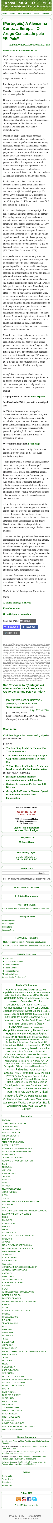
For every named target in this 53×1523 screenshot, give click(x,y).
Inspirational (21, 1039)
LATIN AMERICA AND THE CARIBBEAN (18, 1236)
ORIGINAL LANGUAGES (29, 44)
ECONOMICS (7, 1336)
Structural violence (26, 1088)
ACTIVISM (6, 1186)
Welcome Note (8, 930)
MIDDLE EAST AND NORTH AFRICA (17, 1245)
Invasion (32, 1045)
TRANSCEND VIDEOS (11, 1130)
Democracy (18, 1011)
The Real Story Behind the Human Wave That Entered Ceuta (26, 749)
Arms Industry (34, 992)
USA (19, 1095)
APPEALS (6, 1242)
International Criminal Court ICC (32, 1042)
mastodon (13, 626)
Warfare (23, 1102)
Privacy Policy (7, 1485)
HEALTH (5, 1289)
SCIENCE (6, 1314)
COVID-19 (40, 1004)
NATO (44, 1060)
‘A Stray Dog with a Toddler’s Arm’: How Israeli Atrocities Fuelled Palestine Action (27, 767)
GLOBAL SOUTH (9, 1233)
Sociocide (25, 1085)
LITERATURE (7, 1361)
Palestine (22, 1069)
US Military (41, 1095)
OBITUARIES (7, 1404)
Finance (40, 1020)
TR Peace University (10, 965)
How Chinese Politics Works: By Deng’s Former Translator (25, 909)
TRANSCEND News (10, 1126)
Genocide (16, 1027)
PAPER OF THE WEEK (11, 1133)
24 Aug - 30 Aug (26, 842)
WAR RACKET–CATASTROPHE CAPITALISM (20, 1201)
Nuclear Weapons (38, 1064)
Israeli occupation (39, 1048)
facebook (30, 626)
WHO (25, 1106)
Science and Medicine (35, 1082)
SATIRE (5, 1308)
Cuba (37, 1008)
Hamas (37, 1030)
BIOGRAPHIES (8, 1139)
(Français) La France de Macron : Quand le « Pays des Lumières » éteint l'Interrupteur (27, 794)
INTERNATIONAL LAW (11, 1251)
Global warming (24, 1030)
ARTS (4, 1326)
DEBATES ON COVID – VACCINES (16, 1311)
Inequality (10, 1040)
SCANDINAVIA (8, 1255)
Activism (11, 989)
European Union (12, 1020)
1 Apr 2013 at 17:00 (39, 710)
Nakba (36, 1060)
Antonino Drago (8, 1462)
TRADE (5, 1339)
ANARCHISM (7, 1345)
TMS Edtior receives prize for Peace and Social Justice (24, 942)
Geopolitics (9, 1030)
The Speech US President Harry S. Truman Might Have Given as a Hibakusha (24, 1458)
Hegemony (12, 1033)
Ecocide (15, 1014)
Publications (7, 927)
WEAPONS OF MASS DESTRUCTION (17, 1161)
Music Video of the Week (12, 1429)
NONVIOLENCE (8, 1155)
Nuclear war (25, 1064)
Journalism (17, 1051)
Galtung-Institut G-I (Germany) (14, 977)
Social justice (12, 1085)
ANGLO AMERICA (9, 1192)
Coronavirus (13, 1004)
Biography (27, 995)
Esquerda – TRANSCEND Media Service (20, 50)
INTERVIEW (7, 1329)
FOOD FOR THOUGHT (11, 1395)
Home (5, 13)
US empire (29, 1096)
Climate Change (32, 998)
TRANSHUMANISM (10, 1323)
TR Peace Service (9, 968)
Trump (16, 1091)
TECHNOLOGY (8, 1176)
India (29, 1037)
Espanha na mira (11, 608)
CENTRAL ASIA (8, 1223)
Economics (26, 1013)
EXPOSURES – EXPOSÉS (13, 1283)
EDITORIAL (6, 1120)
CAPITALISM (7, 1273)
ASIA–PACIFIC (8, 1205)
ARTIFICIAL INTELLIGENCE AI (14, 1270)
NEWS (5, 1195)
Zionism (26, 1108)
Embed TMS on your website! (26, 1505)
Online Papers (8, 924)
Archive (12, 13)
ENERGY (6, 1208)
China (20, 998)
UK (23, 1091)
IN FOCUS (6, 1180)
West (32, 1102)
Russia (9, 1081)
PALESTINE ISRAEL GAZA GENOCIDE (17, 1248)
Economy (37, 1014)
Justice (28, 1051)
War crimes (43, 1099)
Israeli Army (24, 1048)
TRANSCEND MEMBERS (12, 1158)
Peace (17, 1073)
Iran (39, 1045)
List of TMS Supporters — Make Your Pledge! (26, 829)
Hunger (6, 1037)
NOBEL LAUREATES (10, 1145)
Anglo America (32, 989)
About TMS (45, 13)
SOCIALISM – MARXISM (12, 1280)
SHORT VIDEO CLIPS (11, 1417)
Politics (45, 1072)
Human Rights (38, 1033)
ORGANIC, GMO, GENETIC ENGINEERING (19, 1301)
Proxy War (27, 1076)
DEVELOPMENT (9, 1342)
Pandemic (8, 1072)
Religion (18, 1079)
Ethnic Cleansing (30, 1017)
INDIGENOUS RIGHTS (11, 1295)
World (42, 1105)
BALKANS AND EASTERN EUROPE (16, 1214)
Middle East (18, 1057)
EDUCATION (7, 1220)
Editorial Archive (8, 921)
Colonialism (26, 1001)
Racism (9, 1079)
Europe (43, 1017)
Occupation (9, 1066)
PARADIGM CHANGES (11, 1298)
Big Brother (16, 995)
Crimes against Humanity (19, 1007)
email (27, 621)
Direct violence (33, 1010)
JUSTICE (6, 1198)
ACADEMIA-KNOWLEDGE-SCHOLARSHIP (19, 1267)
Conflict (38, 1001)
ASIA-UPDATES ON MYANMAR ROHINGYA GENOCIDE (24, 1211)
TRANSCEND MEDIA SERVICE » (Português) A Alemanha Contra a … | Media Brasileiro (24, 703)
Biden (7, 995)
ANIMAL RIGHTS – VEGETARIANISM (17, 1379)
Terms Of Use (7, 1479)
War (33, 1099)
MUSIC (5, 1364)
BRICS (36, 995)
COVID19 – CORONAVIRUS (13, 1383)
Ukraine (30, 1091)
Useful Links (7, 1476)
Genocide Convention (33, 1027)
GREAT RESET (8, 1333)
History (24, 1033)
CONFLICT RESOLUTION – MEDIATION (18, 1148)
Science (18, 1082)
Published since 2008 (26, 1518)
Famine (25, 1020)
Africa (19, 989)
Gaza (40, 1023)
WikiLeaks (33, 1106)
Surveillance (43, 1088)
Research (28, 1079)
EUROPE (13, 44)
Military (30, 1057)
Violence (8, 1099)
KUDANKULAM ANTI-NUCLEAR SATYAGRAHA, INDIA (24, 1351)
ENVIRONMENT (8, 1276)
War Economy (10, 1102)
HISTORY (6, 1286)
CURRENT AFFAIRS (10, 1370)
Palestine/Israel (37, 1069)
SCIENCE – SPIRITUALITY (13, 1386)
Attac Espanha (38, 396)
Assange (46, 992)
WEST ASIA (6, 1264)
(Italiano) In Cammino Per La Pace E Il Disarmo (26, 785)
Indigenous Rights (40, 1037)
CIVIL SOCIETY (8, 1367)
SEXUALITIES (8, 1373)
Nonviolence (12, 1063)
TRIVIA (5, 1358)
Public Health (40, 1076)
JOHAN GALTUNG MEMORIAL (14, 1123)
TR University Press (10, 974)
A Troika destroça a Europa (17, 602)
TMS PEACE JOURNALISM (13, 1142)
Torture (8, 1092)
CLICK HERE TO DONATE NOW (26, 813)
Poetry (37, 1073)
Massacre (42, 1054)
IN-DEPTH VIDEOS (10, 1414)
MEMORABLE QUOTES (11, 1189)
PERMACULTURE (9, 1348)
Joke (8, 1052)
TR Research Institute (10, 971)
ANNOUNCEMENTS (10, 1136)
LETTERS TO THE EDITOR (13, 1376)
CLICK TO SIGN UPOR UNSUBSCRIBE (26, 858)
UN (37, 1091)
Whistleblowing (14, 1106)
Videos (36, 13)
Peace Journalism (24, 13)
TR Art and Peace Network (12, 962)
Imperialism (18, 1036)
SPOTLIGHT (7, 1239)
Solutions (36, 1085)
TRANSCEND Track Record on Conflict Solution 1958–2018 (26, 946)
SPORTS (5, 1389)
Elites (46, 1013)
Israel (46, 1045)
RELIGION (6, 1320)
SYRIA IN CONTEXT (10, 1258)
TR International (8, 958)
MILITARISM (7, 1167)
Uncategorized (8, 1420)
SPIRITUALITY (8, 1398)
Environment (12, 1016)
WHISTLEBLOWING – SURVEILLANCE (18, 1292)
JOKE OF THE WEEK (10, 1408)
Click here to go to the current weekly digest (25, 735)
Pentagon (27, 1072)
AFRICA (5, 1183)
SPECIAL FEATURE (10, 1317)
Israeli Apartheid (10, 1048)
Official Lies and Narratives (30, 1066)
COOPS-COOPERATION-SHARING (16, 1151)
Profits (18, 1076)
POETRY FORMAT (9, 1401)
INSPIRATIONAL (8, 1392)
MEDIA (5, 1230)
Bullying (44, 995)
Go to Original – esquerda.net (18, 614)
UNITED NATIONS (9, 1261)
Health (45, 1030)
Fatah (32, 1020)
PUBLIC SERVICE (9, 1354)
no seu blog (33, 443)
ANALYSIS (6, 1170)
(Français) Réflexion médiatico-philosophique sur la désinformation (24, 778)
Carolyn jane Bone (9, 1441)
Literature (21, 1055)
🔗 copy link (10, 633)
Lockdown (31, 1054)
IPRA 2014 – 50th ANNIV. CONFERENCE (18, 1426)
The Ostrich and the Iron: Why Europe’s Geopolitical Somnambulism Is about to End (26, 759)
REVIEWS (6, 1304)
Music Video (26, 1061)
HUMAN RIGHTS (9, 1173)
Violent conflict (22, 1099)
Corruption (27, 1004)
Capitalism (10, 997)
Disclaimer (6, 1482)
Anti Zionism (20, 992)
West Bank (43, 1102)
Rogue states (40, 1079)
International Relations (15, 1045)
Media (6, 1057)
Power (10, 1076)
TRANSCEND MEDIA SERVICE (27, 3)
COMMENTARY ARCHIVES (13, 1423)
